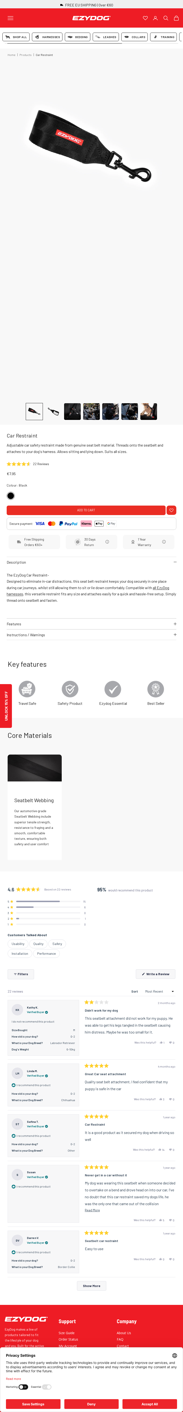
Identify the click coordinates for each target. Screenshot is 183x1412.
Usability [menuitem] (18, 944)
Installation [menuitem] (20, 953)
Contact (123, 1346)
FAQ (120, 1339)
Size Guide (67, 1333)
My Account (68, 1346)
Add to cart (86, 510)
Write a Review (160, 975)
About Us (124, 1333)
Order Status (68, 1339)
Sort (135, 991)
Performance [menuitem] (46, 953)
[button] (34, 411)
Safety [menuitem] (57, 944)
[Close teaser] (14, 682)
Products (26, 54)
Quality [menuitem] (38, 944)
